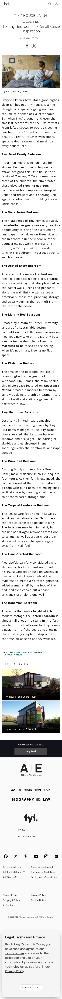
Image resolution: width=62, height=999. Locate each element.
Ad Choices (9, 905)
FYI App (22, 830)
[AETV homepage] (13, 791)
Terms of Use (10, 895)
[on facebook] (5, 856)
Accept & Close (29, 987)
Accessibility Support (42, 867)
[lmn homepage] (38, 791)
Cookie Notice (38, 900)
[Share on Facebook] (27, 46)
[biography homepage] (23, 801)
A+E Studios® (10, 877)
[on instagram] (46, 856)
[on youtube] (36, 856)
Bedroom (15, 652)
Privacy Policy (38, 895)
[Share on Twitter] (35, 46)
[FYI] (7, 4)
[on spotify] (56, 856)
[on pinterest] (26, 856)
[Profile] (56, 3)
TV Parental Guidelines (43, 872)
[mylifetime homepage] (28, 791)
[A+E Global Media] (31, 770)
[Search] (49, 3)
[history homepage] (20, 791)
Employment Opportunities (45, 877)
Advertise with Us (12, 867)
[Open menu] (14, 4)
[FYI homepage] (31, 818)
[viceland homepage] (47, 791)
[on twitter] (16, 856)
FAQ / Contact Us (27, 836)
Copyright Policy (11, 900)
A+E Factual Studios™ (14, 872)
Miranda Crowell (31, 38)
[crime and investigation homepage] (38, 801)
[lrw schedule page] (46, 801)
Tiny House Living (31, 15)
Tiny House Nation (12, 654)
